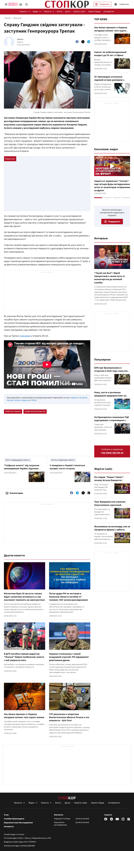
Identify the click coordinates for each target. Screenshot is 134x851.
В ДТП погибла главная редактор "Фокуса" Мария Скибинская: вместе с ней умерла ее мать (24, 657)
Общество (17, 18)
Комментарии (16, 493)
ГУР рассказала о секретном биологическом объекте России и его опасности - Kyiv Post (69, 717)
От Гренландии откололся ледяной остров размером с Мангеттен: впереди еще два (109, 80)
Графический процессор (35, 411)
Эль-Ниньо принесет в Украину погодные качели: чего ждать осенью (24, 716)
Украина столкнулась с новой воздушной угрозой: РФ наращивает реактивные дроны (69, 657)
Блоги (59, 11)
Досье (67, 11)
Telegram (74, 397)
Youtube (10, 400)
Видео (35, 11)
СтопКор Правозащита (14, 819)
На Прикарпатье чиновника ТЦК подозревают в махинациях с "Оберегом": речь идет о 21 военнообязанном (111, 422)
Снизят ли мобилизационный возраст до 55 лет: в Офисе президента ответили (110, 55)
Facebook (83, 397)
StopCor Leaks (79, 11)
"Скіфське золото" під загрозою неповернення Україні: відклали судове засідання (21, 468)
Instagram (25, 400)
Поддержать (104, 4)
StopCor (20, 39)
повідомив (24, 336)
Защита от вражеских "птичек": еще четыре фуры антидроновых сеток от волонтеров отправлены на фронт (112, 185)
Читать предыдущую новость (17, 460)
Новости (47, 11)
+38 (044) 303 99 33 (112, 453)
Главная (8, 18)
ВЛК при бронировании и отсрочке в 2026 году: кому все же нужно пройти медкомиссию (111, 371)
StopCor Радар (94, 11)
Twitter (17, 400)
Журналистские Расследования (18, 822)
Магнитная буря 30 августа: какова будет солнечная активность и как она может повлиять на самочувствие (24, 597)
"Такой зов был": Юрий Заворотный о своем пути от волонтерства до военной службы (109, 277)
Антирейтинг (109, 11)
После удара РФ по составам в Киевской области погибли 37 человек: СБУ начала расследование (68, 597)
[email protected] (28, 845)
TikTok (33, 400)
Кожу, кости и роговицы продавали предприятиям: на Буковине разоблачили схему (110, 395)
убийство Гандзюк (13, 411)
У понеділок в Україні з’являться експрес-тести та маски (67, 467)
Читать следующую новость (63, 460)
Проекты (23, 11)
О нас (6, 815)
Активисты (9, 826)
